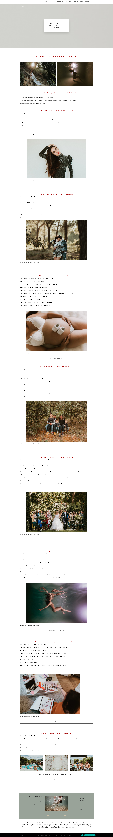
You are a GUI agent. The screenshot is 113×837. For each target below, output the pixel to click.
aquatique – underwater (26, 553)
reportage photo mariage (26, 459)
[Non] (111, 835)
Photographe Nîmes (37, 822)
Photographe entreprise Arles (68, 827)
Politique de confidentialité (90, 835)
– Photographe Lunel (72, 822)
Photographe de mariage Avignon (78, 824)
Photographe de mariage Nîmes (65, 824)
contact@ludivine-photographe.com (36, 801)
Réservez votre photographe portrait (56, 186)
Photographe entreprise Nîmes (55, 827)
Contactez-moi (36, 797)
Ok (82, 835)
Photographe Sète (64, 822)
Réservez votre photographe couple (56, 267)
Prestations (81, 800)
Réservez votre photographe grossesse (56, 358)
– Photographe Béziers (55, 822)
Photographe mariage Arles (67, 826)
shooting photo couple (25, 196)
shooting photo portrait (26, 113)
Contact (81, 809)
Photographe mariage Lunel (44, 826)
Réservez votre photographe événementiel (56, 779)
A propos (81, 804)
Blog (81, 802)
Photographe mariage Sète (32, 826)
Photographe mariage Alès (56, 826)
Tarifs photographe (81, 807)
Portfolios (82, 798)
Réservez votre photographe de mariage (56, 539)
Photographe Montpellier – (27, 822)
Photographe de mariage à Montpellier (50, 824)
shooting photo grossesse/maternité (28, 278)
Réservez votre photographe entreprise (56, 721)
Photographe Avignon (46, 822)
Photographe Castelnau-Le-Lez (84, 822)
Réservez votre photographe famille (56, 449)
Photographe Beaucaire (36, 824)
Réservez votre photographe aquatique (56, 630)
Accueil (81, 796)
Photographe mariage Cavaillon (80, 826)
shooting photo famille (26, 369)
